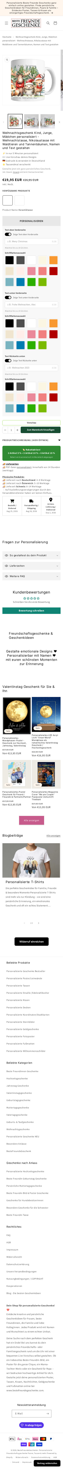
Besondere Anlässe (16, 1143)
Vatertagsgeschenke (16, 1114)
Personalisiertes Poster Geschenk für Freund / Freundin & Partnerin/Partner (16, 794)
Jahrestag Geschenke (17, 1085)
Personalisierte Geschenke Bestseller (25, 971)
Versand (16, 172)
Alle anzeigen (31, 820)
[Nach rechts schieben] (59, 122)
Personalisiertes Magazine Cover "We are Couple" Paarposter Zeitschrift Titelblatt (45, 796)
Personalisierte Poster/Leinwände (24, 978)
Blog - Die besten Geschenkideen (23, 1293)
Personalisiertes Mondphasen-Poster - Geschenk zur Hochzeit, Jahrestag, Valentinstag (14, 742)
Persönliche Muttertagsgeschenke (24, 1185)
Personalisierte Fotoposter (20, 1036)
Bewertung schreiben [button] (31, 610)
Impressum (12, 1249)
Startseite (6, 37)
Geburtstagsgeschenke (18, 1100)
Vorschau (31, 422)
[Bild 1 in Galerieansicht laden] (15, 121)
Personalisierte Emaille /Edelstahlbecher (27, 992)
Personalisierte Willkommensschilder (26, 1051)
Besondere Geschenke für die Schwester (27, 1207)
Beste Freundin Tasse (17, 1214)
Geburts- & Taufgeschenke (20, 1122)
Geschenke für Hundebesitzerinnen (24, 1200)
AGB (8, 1242)
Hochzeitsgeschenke (17, 1078)
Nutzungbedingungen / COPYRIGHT (24, 1278)
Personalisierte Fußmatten (20, 1043)
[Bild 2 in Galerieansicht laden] (31, 121)
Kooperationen (14, 1286)
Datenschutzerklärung (40, 1457)
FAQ (8, 1235)
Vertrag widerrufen (47, 1463)
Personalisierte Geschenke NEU (22, 1136)
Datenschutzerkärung (17, 1264)
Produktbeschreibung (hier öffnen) (25, 440)
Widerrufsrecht (14, 1256)
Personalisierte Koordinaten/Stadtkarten (27, 1014)
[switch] (8, 234)
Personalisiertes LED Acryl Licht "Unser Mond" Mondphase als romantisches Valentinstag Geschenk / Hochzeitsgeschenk (45, 741)
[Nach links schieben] (3, 122)
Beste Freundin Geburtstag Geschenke (26, 1178)
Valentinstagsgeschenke (19, 1093)
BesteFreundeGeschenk (18, 1151)
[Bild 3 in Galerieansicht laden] (47, 121)
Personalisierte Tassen (18, 985)
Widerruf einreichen (31, 941)
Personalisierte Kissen (18, 1000)
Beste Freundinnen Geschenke (22, 1071)
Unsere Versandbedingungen (21, 1271)
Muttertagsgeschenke (17, 1107)
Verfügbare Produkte (16, 190)
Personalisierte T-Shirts (25, 882)
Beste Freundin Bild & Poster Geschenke (27, 1193)
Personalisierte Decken (18, 1007)
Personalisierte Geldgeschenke (22, 1029)
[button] (6, 23)
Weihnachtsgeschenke (18, 1129)
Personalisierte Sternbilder (20, 1021)
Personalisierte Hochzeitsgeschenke (25, 1171)
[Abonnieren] (47, 1413)
